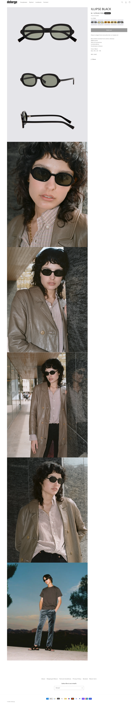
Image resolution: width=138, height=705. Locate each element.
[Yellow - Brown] (107, 22)
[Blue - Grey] (94, 22)
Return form (93, 679)
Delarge (13, 701)
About (43, 679)
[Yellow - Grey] (114, 22)
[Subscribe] (82, 688)
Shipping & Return (52, 679)
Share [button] (94, 59)
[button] (122, 2)
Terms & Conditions (65, 679)
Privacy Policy (77, 679)
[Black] (120, 22)
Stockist (85, 679)
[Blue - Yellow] (101, 22)
